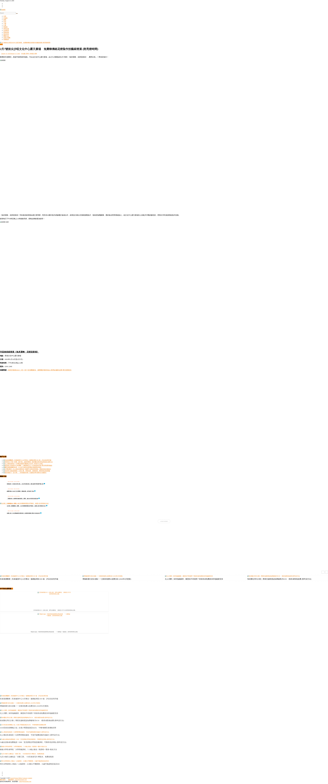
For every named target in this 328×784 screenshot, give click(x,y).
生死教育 (6, 30)
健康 (4, 19)
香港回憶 (6, 32)
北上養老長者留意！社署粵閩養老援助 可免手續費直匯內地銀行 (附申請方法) (30, 735)
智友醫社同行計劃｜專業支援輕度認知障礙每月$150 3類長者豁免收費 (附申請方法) (279, 579)
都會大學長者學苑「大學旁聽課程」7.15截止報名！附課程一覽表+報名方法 (28, 749)
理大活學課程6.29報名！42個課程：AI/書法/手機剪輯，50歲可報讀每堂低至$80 (30, 764)
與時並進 (6, 28)
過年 (35, 53)
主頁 (4, 16)
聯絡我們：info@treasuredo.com (17, 779)
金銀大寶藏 (6, 37)
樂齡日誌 (6, 36)
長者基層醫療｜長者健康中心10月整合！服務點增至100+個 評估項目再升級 (29, 579)
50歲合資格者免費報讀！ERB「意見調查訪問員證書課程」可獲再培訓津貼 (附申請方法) (33, 742)
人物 (4, 23)
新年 (27, 53)
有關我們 (6, 39)
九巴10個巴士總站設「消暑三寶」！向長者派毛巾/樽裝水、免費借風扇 (26, 757)
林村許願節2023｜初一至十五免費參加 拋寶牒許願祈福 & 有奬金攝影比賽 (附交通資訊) (39, 370)
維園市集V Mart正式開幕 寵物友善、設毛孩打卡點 (20, 491)
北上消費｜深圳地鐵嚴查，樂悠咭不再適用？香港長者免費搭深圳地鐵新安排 (194, 579)
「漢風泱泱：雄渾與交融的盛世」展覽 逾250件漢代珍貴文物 (22, 498)
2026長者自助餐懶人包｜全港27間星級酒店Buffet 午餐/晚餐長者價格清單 (28, 728)
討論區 (5, 18)
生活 (4, 21)
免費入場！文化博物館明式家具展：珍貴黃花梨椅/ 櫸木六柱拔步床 (23, 513)
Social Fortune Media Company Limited (21, 778)
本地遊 (32, 53)
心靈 (4, 25)
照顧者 (5, 27)
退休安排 (6, 34)
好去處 (23, 53)
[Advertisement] (164, 201)
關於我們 (2, 779)
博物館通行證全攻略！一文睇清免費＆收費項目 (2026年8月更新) (107, 579)
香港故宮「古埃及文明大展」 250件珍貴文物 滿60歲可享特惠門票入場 (25, 484)
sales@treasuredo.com (25, 781)
